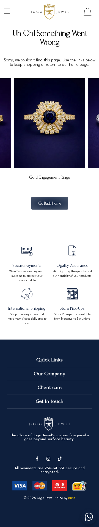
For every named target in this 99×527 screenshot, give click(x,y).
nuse (72, 498)
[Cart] (87, 11)
